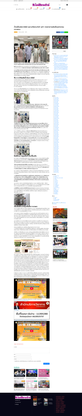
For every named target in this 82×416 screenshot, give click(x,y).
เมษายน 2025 (56, 113)
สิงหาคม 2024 (56, 121)
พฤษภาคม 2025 (56, 112)
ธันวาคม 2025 (56, 105)
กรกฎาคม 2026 (56, 98)
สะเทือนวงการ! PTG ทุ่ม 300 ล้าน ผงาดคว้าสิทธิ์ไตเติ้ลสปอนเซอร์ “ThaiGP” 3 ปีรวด (61, 87)
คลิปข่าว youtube (56, 187)
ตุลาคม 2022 (56, 143)
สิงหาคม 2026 (56, 97)
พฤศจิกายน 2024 (56, 118)
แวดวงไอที (55, 192)
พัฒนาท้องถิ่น (56, 190)
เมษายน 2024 (56, 125)
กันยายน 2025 (56, 108)
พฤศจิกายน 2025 (56, 106)
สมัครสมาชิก (21, 0)
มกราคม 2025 (56, 116)
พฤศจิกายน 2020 (56, 166)
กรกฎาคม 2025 (56, 110)
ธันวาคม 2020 (56, 165)
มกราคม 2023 (56, 140)
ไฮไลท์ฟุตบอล (56, 193)
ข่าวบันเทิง (55, 179)
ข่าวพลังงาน (56, 181)
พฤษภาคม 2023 (56, 136)
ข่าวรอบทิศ (55, 183)
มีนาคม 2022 (56, 150)
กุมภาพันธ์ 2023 (56, 139)
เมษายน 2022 (56, 149)
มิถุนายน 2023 (56, 135)
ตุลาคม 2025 (56, 107)
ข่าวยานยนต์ (56, 182)
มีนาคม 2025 (56, 114)
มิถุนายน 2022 (56, 147)
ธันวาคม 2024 (56, 117)
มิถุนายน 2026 (56, 99)
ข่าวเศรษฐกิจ (56, 186)
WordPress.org (56, 200)
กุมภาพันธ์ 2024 (56, 127)
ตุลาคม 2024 (56, 119)
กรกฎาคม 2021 (56, 158)
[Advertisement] (41, 17)
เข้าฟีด (55, 198)
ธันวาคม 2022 (56, 141)
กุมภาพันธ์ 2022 (56, 151)
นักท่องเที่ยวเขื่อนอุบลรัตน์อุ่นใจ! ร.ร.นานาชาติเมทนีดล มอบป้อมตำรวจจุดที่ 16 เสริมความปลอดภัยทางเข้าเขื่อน (61, 79)
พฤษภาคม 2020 (56, 172)
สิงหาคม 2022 (56, 145)
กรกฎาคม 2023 (56, 134)
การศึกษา (55, 176)
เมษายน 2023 (56, 137)
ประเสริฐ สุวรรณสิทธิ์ (57, 78)
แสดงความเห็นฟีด (56, 199)
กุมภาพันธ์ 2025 (56, 115)
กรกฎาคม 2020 (56, 170)
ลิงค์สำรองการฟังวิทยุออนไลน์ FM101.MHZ (33, 320)
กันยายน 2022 (56, 144)
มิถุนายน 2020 (56, 171)
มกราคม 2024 (56, 128)
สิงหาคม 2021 (56, 157)
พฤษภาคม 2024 (56, 124)
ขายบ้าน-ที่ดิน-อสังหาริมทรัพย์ (58, 177)
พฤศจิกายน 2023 (56, 130)
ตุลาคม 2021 (56, 155)
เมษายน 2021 (56, 161)
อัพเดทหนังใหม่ (56, 191)
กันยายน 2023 (56, 132)
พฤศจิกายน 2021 (56, 154)
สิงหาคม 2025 (56, 109)
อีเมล (15, 356)
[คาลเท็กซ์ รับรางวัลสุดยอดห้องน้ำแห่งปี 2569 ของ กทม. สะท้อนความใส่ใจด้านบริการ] (60, 254)
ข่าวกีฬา (55, 178)
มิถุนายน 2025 (56, 111)
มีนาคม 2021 (56, 162)
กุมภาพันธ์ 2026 (56, 103)
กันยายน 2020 (56, 168)
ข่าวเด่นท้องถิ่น (56, 185)
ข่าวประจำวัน (56, 180)
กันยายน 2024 (56, 120)
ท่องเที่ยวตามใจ (56, 189)
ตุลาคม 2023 (56, 131)
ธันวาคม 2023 (56, 129)
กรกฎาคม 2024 (56, 122)
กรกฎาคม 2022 (56, 146)
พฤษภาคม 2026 (56, 100)
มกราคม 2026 (56, 104)
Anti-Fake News (56, 175)
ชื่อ (14, 354)
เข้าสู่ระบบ (16, 0)
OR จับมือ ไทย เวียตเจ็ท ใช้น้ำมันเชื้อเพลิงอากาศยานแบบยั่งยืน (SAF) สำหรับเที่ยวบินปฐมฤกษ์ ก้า (60, 85)
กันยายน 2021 (56, 156)
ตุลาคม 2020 (56, 167)
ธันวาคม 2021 (56, 153)
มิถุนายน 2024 (56, 123)
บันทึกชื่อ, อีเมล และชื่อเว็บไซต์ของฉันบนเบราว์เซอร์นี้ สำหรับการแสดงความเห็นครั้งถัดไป (28, 361)
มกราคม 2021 (56, 164)
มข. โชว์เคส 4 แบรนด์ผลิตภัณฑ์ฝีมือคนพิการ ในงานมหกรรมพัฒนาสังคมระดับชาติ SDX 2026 (60, 61)
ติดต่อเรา (55, 188)
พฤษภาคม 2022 (56, 148)
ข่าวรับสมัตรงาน (56, 184)
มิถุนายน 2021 (56, 159)
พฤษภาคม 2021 (56, 160)
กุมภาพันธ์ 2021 (56, 163)
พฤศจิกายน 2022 (56, 142)
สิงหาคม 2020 (56, 169)
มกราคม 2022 (56, 152)
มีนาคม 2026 (56, 102)
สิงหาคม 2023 (56, 133)
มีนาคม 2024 (56, 126)
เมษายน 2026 (56, 101)
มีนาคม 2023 (56, 138)
